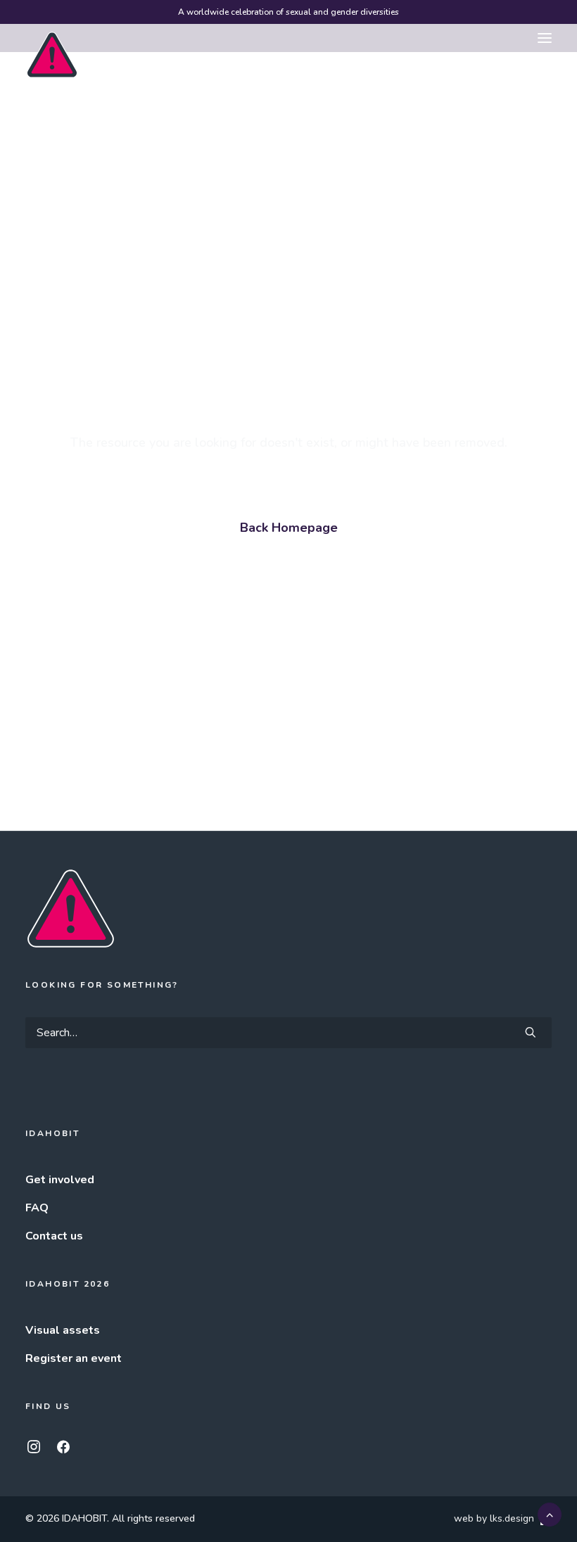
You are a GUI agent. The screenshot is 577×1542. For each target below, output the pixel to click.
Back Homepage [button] (289, 527)
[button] (544, 38)
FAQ (37, 1208)
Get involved (59, 1179)
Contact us (54, 1236)
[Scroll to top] (550, 1514)
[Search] (288, 1032)
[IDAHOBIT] (52, 39)
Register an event (73, 1358)
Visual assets (62, 1330)
